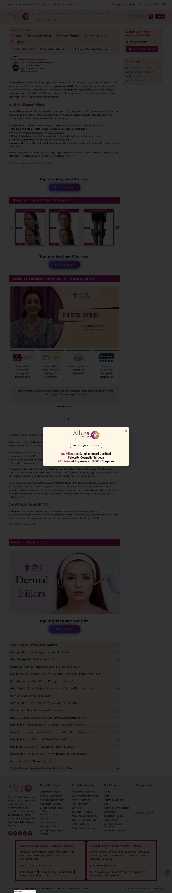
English (20, 891)
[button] (125, 431)
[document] (86, 446)
